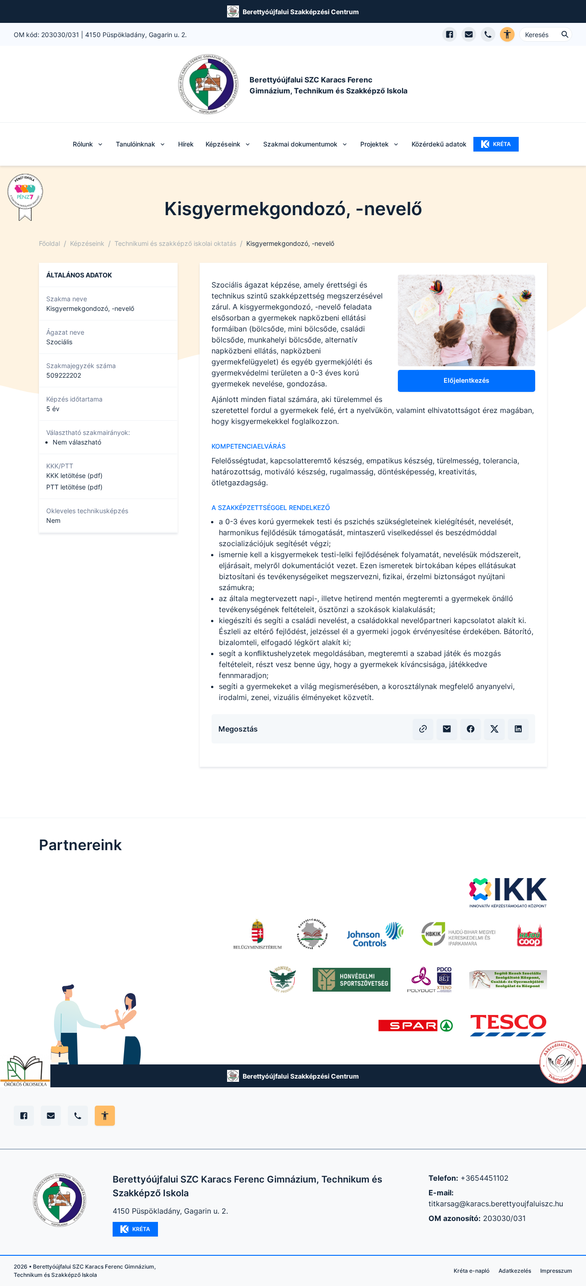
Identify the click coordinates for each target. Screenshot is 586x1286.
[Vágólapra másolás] (423, 729)
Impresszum (556, 1270)
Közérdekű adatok (439, 144)
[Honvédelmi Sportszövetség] (352, 980)
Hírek (186, 144)
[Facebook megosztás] (471, 729)
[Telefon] (78, 1116)
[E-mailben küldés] (447, 729)
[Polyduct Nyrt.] (430, 980)
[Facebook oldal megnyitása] (449, 34)
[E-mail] (51, 1116)
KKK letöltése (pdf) (74, 475)
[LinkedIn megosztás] (518, 729)
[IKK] (508, 893)
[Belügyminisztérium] (257, 934)
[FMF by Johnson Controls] (374, 934)
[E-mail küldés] (468, 34)
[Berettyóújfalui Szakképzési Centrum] (312, 934)
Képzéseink (87, 243)
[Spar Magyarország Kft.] (417, 1025)
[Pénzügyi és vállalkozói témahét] (25, 197)
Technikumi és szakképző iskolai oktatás (175, 243)
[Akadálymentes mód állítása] (105, 1116)
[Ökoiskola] (25, 1070)
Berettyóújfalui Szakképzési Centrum (301, 12)
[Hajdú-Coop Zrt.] (529, 934)
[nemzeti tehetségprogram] (561, 1062)
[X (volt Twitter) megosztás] (494, 729)
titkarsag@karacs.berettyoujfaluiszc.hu (496, 1203)
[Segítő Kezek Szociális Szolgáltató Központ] (508, 980)
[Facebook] (24, 1116)
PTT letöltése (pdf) (74, 487)
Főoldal (49, 243)
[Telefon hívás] (488, 34)
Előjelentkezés (466, 380)
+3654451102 (485, 1178)
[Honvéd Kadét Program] (283, 980)
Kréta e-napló (471, 1270)
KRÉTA (502, 144)
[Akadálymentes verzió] (507, 34)
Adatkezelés (515, 1270)
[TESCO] (508, 1025)
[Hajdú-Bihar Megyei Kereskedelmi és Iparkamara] (458, 934)
